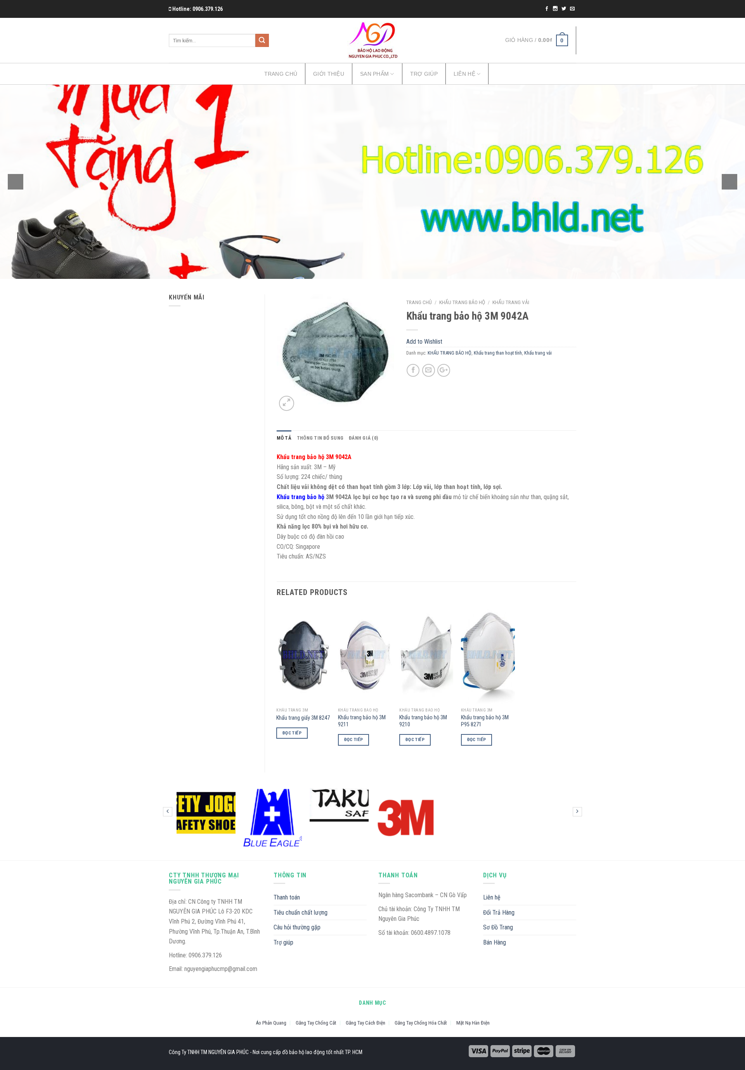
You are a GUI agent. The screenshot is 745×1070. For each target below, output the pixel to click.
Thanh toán (287, 897)
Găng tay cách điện (365, 1023)
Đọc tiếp (291, 733)
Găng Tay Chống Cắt (316, 1023)
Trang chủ (419, 302)
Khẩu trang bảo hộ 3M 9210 (423, 721)
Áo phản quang (271, 1023)
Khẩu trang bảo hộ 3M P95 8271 (485, 721)
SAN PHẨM (374, 74)
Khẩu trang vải (510, 302)
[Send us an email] (572, 9)
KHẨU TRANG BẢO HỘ (462, 302)
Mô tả (284, 438)
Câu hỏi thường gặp (297, 927)
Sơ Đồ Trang (498, 927)
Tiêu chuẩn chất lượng (300, 912)
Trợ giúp (424, 74)
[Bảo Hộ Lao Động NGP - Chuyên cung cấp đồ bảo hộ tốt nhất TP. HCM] (372, 40)
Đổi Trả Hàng (499, 912)
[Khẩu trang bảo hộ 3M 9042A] (336, 353)
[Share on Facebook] (413, 370)
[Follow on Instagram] (556, 9)
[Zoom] (286, 403)
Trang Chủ (281, 74)
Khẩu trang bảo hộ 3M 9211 (362, 721)
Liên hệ (464, 74)
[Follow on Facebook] (547, 9)
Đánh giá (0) (363, 438)
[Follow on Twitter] (564, 9)
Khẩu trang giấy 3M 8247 (303, 718)
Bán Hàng (494, 942)
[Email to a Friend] (428, 370)
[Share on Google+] (443, 370)
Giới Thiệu (328, 74)
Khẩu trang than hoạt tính (498, 353)
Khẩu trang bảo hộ (300, 497)
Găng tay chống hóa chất (421, 1023)
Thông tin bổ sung (320, 438)
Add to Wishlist (382, 323)
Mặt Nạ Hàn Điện (473, 1023)
